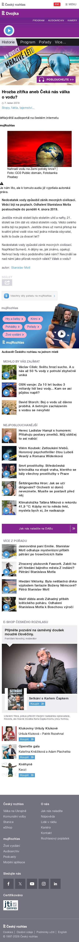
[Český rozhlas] (13, 4)
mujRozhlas (9, 308)
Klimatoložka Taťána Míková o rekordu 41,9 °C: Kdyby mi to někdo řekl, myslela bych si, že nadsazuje (48, 506)
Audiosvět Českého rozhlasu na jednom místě (30, 351)
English (62, 932)
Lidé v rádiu (49, 822)
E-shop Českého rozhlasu (25, 622)
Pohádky (11, 326)
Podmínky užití (46, 932)
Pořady (45, 42)
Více (60, 42)
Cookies (8, 932)
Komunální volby (14, 816)
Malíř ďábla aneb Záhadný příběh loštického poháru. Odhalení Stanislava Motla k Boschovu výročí (46, 603)
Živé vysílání (13, 334)
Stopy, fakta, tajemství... (18, 107)
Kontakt (46, 833)
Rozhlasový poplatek (55, 838)
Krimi (34, 319)
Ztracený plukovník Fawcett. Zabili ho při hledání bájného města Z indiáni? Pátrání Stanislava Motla (47, 568)
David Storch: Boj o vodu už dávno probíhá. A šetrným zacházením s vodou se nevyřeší (45, 406)
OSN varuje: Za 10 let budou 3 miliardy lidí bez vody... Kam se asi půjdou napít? (45, 388)
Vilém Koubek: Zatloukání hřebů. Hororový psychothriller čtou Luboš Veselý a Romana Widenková (46, 452)
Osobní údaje (25, 932)
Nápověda (48, 816)
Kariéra (46, 827)
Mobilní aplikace (14, 862)
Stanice (8, 822)
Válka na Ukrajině (14, 811)
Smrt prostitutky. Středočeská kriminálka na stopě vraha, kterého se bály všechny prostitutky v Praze (47, 469)
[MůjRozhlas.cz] (7, 126)
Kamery (72, 20)
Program (38, 20)
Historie (8, 42)
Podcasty (9, 857)
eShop (7, 827)
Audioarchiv (56, 20)
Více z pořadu (15, 541)
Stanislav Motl (20, 267)
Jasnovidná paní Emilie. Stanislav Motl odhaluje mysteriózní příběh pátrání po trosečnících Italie (44, 550)
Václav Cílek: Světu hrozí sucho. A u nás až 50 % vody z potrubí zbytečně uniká (47, 371)
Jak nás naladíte (52, 811)
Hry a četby (13, 319)
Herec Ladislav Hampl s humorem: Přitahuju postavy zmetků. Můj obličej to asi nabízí (48, 434)
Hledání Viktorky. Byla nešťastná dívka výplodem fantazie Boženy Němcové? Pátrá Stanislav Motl (48, 585)
